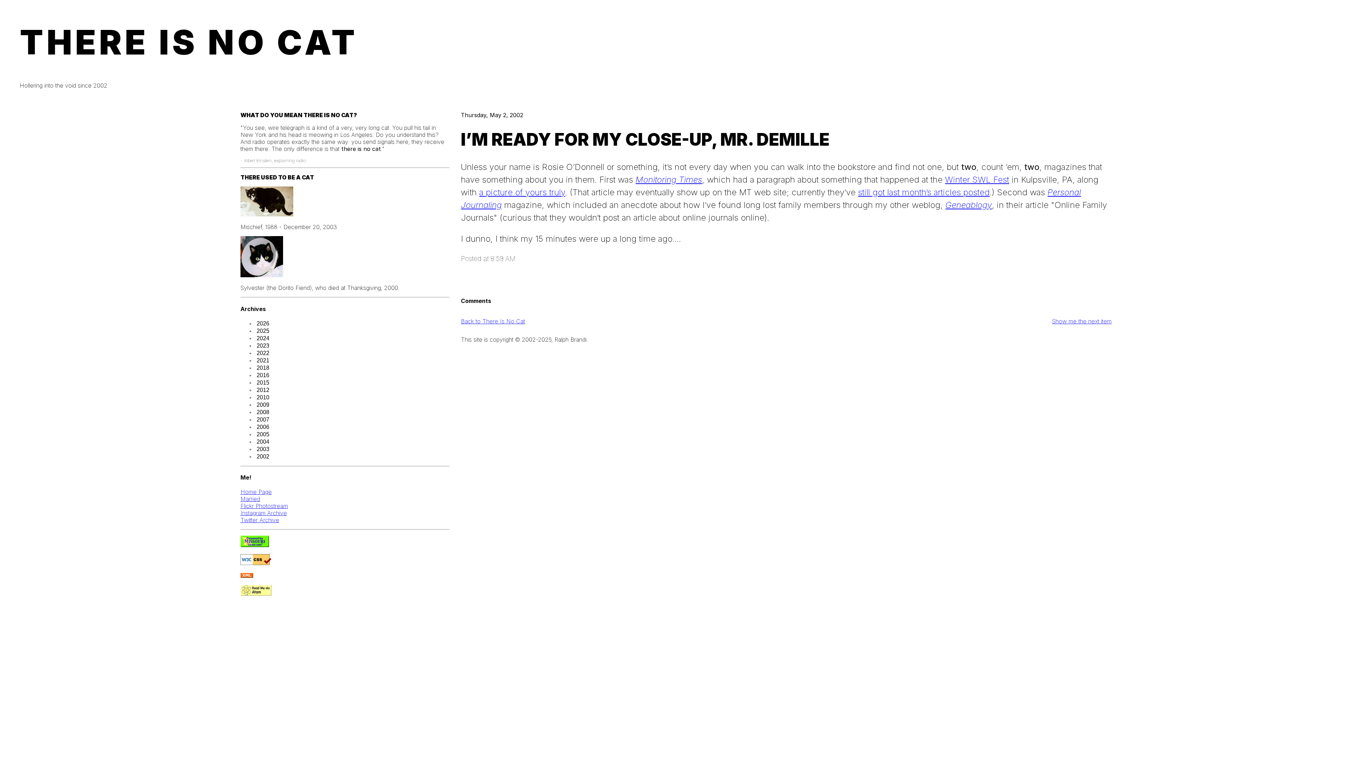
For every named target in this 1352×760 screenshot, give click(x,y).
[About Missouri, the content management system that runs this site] (254, 545)
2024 (263, 338)
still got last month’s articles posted (924, 192)
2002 (263, 457)
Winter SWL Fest (977, 180)
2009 (263, 405)
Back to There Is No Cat (493, 321)
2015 (263, 383)
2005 (263, 434)
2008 (263, 412)
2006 (263, 427)
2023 (263, 346)
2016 (263, 375)
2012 (263, 390)
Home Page (256, 491)
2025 (263, 331)
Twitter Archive (259, 520)
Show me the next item (1082, 321)
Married (250, 498)
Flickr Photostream (264, 505)
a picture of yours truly (522, 192)
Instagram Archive (263, 513)
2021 (263, 360)
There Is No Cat (189, 42)
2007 (263, 420)
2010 (263, 397)
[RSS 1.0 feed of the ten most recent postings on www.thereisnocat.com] (246, 575)
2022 (263, 353)
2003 (263, 449)
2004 (263, 442)
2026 (263, 324)
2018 (263, 368)
